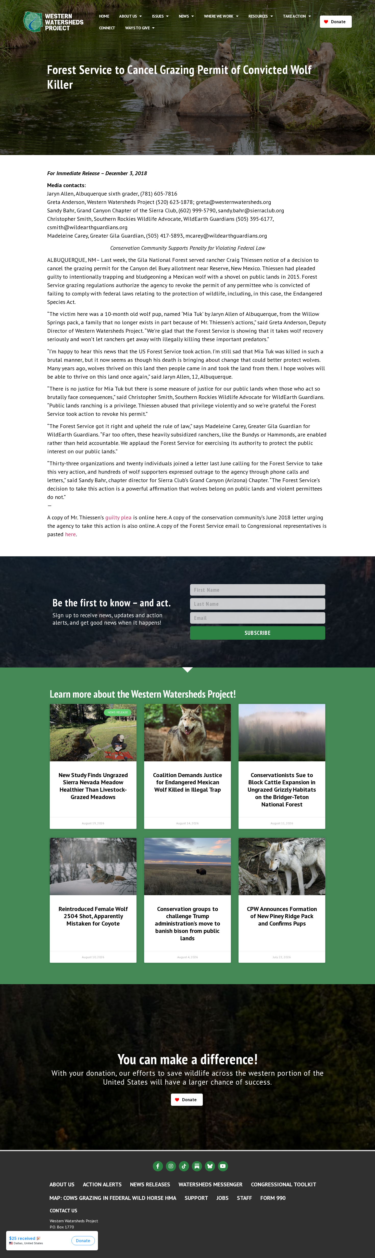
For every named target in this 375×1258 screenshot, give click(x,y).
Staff (244, 1197)
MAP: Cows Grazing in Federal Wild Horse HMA (112, 1197)
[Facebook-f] (158, 1166)
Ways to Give (137, 27)
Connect (107, 27)
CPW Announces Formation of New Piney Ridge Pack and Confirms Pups (282, 916)
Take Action (294, 16)
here (70, 534)
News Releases (150, 1184)
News (184, 16)
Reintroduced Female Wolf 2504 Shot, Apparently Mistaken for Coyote (93, 916)
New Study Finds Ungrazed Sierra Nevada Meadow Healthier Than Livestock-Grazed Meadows (93, 786)
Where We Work (218, 16)
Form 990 (272, 1197)
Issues (158, 16)
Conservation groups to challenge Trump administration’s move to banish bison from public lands (187, 923)
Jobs (223, 1197)
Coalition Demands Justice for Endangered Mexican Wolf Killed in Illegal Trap (187, 782)
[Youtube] (223, 1166)
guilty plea (118, 517)
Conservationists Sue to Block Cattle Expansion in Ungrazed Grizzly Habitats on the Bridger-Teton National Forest (282, 789)
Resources (258, 16)
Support (196, 1197)
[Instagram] (171, 1166)
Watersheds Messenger (211, 1184)
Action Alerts (102, 1184)
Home (104, 16)
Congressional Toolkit (283, 1184)
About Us (128, 16)
